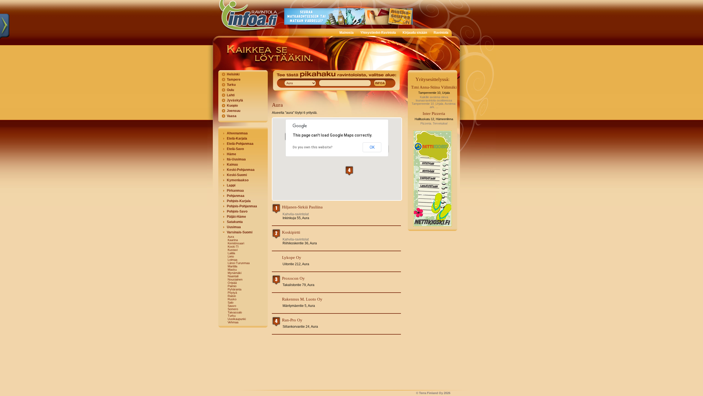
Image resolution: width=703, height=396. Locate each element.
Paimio (232, 286)
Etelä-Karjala (237, 138)
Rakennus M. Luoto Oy (302, 299)
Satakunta (235, 222)
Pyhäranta (234, 289)
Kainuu (232, 164)
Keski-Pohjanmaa (241, 170)
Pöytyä (232, 292)
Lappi (231, 185)
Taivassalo (235, 312)
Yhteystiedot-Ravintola (378, 33)
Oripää (232, 282)
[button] (349, 171)
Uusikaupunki (237, 319)
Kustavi (233, 249)
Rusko (232, 299)
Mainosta (346, 33)
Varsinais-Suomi (239, 232)
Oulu (230, 90)
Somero (233, 309)
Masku (232, 269)
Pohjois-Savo (237, 211)
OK (372, 147)
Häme (231, 154)
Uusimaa (234, 227)
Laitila (231, 253)
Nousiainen (235, 279)
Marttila (232, 266)
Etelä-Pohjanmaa (240, 144)
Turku (231, 85)
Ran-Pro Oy (292, 320)
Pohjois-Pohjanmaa (242, 206)
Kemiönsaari (236, 243)
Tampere (234, 79)
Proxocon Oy (293, 278)
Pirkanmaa (235, 191)
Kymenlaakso (238, 180)
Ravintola (441, 33)
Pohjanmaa (235, 196)
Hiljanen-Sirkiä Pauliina (302, 207)
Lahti (231, 95)
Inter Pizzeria (434, 113)
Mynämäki (234, 273)
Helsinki (233, 74)
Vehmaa (233, 322)
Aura (231, 236)
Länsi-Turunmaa (239, 263)
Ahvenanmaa (237, 133)
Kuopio (232, 106)
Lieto (231, 256)
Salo (230, 302)
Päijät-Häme (236, 217)
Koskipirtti (291, 232)
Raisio (232, 296)
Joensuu (233, 111)
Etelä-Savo (235, 149)
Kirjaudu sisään (415, 33)
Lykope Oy (291, 257)
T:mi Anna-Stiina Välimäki (434, 87)
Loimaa (232, 259)
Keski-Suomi (237, 175)
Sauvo (232, 305)
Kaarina (233, 240)
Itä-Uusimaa (236, 159)
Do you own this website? (313, 147)
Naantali (233, 276)
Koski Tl (233, 246)
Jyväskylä (235, 100)
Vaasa (231, 116)
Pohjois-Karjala (239, 201)
